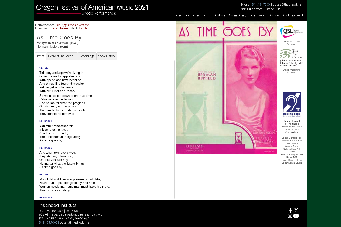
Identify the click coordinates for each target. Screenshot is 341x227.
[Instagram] (289, 216)
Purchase (258, 15)
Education (217, 15)
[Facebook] (289, 211)
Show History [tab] (106, 56)
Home (177, 15)
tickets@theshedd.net (287, 4)
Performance (196, 15)
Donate (274, 15)
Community (238, 15)
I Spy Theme (59, 28)
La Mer (84, 28)
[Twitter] (296, 211)
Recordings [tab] (87, 56)
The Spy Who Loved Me (72, 25)
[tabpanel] (104, 140)
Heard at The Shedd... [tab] (62, 56)
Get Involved (293, 15)
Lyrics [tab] (40, 56)
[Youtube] (296, 216)
